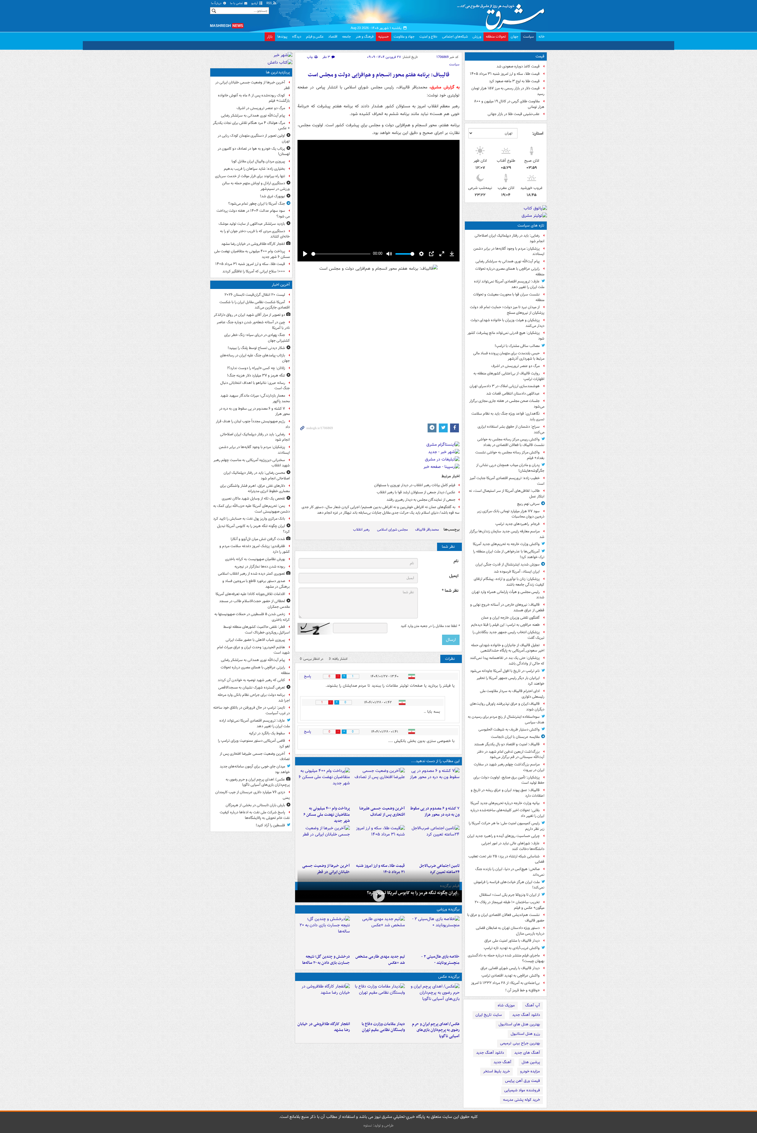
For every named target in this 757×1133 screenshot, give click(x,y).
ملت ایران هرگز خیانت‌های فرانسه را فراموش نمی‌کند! (509, 884)
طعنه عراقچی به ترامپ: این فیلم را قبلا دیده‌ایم (505, 625)
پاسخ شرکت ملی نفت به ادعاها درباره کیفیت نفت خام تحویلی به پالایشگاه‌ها (255, 815)
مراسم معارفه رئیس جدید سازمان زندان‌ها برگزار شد (506, 534)
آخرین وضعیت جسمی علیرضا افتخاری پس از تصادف (382, 811)
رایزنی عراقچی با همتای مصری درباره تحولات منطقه (509, 271)
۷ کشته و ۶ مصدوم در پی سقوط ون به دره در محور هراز (435, 811)
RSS (269, 3)
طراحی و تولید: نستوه (378, 1125)
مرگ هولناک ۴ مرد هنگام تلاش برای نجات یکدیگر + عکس (251, 125)
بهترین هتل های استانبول (519, 1024)
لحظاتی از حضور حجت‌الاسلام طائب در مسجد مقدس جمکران (254, 604)
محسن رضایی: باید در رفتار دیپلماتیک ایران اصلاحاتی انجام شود (257, 475)
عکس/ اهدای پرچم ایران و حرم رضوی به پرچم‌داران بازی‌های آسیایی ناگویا (436, 1030)
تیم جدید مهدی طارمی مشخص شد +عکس (380, 959)
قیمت (540, 56)
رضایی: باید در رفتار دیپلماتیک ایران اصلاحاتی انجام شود (509, 238)
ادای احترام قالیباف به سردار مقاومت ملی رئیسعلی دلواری (512, 693)
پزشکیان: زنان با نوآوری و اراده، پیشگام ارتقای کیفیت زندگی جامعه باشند (509, 581)
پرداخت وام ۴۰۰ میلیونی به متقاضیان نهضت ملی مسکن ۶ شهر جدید (326, 814)
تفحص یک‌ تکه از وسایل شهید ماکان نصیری (253, 498)
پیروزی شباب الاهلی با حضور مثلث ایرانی (255, 640)
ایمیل (453, 576)
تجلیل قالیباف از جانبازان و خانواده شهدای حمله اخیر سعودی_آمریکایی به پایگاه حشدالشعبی (507, 648)
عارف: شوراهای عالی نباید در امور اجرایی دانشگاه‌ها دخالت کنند (512, 846)
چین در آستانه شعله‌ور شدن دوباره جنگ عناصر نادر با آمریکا (253, 325)
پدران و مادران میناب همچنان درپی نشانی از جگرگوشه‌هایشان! (510, 467)
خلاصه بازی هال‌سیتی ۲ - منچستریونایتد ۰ (440, 959)
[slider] (341, 254)
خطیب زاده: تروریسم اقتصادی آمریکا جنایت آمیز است (507, 481)
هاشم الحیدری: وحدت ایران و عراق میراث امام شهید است (253, 650)
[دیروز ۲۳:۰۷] (433, 785)
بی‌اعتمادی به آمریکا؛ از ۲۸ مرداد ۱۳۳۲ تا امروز (505, 983)
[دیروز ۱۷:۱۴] (433, 933)
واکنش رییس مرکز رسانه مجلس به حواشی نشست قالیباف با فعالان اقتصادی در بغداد (510, 442)
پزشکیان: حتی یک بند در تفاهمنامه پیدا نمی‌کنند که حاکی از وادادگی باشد (507, 660)
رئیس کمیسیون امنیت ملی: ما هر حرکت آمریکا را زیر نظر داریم (506, 826)
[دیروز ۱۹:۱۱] (433, 1001)
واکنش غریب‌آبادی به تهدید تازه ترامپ (512, 948)
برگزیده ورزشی (448, 909)
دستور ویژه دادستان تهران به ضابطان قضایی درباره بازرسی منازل (510, 930)
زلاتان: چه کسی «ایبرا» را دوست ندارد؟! (256, 368)
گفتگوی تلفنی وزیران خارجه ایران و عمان (510, 617)
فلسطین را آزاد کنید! (270, 825)
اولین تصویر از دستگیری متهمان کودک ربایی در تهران (254, 138)
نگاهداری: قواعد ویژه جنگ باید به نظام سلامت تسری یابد (507, 416)
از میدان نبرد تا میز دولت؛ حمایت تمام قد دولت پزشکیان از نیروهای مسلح (507, 310)
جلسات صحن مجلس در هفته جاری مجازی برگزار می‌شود (506, 403)
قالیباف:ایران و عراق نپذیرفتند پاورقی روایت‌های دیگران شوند (507, 706)
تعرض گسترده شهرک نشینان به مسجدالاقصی (251, 687)
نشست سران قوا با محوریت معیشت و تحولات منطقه (508, 297)
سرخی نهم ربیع (528, 504)
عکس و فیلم (314, 36)
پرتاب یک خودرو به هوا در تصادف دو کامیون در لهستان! (254, 151)
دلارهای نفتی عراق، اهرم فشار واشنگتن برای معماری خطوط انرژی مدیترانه (255, 488)
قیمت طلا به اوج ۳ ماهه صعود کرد (514, 81)
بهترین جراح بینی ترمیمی (520, 1043)
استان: (537, 133)
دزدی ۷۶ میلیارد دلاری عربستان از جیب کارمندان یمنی (252, 795)
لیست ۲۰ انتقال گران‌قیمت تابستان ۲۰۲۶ (254, 295)
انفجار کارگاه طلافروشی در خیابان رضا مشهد (323, 1027)
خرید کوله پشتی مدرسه (521, 1100)
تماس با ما (237, 3)
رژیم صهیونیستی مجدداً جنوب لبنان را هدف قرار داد (253, 424)
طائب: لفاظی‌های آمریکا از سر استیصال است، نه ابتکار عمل (506, 493)
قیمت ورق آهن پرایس (522, 1081)
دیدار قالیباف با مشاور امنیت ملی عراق (512, 940)
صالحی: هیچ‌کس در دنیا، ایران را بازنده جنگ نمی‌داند (509, 871)
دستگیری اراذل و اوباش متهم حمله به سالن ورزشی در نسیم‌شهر (256, 186)
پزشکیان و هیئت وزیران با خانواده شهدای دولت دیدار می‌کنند (507, 323)
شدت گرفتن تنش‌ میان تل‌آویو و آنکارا (258, 539)
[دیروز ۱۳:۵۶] (378, 843)
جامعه (346, 36)
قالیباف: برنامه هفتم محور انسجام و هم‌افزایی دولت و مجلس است (378, 75)
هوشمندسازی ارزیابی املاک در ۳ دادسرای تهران (505, 386)
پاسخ (307, 676)
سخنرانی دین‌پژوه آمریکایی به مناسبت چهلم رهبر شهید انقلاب (251, 462)
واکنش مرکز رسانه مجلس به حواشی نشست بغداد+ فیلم (509, 455)
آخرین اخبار (281, 285)
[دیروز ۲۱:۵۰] (378, 896)
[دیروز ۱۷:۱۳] (433, 843)
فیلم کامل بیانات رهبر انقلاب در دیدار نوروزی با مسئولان (414, 485)
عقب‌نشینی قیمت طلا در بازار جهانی (514, 114)
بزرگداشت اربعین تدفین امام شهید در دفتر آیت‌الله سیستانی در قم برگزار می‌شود (510, 754)
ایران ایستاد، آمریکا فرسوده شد (517, 571)
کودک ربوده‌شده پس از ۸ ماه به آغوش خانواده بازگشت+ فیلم (254, 98)
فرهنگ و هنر (364, 36)
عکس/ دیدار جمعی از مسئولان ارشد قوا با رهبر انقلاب (416, 492)
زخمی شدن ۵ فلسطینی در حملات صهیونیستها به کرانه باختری (252, 617)
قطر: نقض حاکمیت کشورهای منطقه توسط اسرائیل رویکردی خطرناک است (256, 629)
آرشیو (255, 3)
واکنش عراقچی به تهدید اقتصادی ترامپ (510, 975)
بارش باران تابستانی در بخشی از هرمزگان (255, 805)
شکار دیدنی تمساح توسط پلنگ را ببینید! (256, 348)
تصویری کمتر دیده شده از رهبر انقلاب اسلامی (251, 573)
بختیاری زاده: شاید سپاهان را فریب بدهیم (254, 169)
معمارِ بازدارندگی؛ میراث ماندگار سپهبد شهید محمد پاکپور (255, 398)
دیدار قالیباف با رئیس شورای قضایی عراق (510, 968)
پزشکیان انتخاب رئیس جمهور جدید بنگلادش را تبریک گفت (508, 635)
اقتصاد (332, 36)
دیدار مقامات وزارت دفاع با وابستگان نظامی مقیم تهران (383, 1027)
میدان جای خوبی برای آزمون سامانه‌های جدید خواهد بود (255, 769)
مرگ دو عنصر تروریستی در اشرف (515, 366)
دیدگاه (296, 36)
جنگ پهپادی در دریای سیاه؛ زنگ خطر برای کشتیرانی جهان (257, 337)
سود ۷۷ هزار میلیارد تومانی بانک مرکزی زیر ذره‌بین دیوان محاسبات (510, 514)
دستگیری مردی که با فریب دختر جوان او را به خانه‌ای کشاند (255, 234)
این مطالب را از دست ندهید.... (435, 761)
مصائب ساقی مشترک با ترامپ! (517, 346)
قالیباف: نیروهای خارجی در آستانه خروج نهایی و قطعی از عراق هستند (507, 607)
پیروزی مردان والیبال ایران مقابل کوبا (258, 161)
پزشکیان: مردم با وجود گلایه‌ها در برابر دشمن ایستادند (508, 251)
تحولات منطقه (496, 36)
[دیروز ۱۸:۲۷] (323, 785)
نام (456, 561)
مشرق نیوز (502, 15)
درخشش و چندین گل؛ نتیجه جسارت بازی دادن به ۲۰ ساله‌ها (326, 959)
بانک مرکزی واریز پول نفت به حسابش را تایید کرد (249, 518)
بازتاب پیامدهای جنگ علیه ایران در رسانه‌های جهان (255, 358)
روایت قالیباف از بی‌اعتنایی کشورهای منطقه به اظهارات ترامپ (508, 376)
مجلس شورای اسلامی (392, 529)
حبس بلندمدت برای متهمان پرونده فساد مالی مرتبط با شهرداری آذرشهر (508, 356)
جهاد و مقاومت (404, 36)
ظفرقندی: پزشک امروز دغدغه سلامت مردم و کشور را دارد (254, 549)
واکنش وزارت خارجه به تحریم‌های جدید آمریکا (506, 544)
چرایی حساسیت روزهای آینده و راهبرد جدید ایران (503, 836)
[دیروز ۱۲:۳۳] (323, 843)
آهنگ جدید (502, 1062)
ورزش (477, 36)
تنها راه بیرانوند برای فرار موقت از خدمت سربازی (250, 176)
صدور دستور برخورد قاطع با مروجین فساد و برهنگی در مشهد (256, 583)
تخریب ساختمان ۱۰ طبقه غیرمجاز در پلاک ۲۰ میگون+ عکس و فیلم (509, 905)
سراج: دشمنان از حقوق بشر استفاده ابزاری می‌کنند (511, 429)
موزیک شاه (506, 1005)
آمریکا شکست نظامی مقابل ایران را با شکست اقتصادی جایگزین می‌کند (254, 305)
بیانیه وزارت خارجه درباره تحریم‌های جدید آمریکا (505, 803)
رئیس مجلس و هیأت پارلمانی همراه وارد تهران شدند (508, 594)
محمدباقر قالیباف (427, 529)
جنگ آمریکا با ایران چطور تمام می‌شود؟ (256, 203)
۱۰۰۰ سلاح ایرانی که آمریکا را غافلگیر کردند (253, 271)
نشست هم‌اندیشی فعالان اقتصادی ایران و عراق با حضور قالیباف (505, 917)
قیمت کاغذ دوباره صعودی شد (518, 66)
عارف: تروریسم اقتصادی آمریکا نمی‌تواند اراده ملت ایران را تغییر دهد (509, 284)
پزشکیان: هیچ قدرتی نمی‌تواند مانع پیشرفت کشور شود (506, 335)
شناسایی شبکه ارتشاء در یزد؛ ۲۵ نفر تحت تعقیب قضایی (506, 859)
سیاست (528, 36)
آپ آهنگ (532, 1005)
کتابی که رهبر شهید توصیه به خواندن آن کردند (251, 680)
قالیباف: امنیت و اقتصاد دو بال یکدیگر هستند (507, 744)
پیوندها (282, 36)
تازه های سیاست (530, 225)
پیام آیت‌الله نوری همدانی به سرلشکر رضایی (507, 261)
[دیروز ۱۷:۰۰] (378, 1001)
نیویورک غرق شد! (272, 196)
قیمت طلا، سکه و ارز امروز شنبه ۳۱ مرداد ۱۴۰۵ (505, 74)
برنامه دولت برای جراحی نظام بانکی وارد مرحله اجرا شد (254, 697)
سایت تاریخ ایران (488, 1015)
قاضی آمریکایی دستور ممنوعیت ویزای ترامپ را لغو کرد (254, 743)
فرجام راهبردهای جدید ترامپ (517, 524)
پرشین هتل (531, 1062)
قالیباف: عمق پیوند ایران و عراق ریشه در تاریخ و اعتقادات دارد (507, 793)
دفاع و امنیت (428, 36)
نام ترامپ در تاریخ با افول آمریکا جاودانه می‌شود (505, 671)
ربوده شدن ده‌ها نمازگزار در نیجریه (259, 566)
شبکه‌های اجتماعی (455, 36)
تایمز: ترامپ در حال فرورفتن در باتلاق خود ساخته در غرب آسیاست (251, 710)
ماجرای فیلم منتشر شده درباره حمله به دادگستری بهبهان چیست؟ (506, 958)
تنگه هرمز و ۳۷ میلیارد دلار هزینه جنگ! (256, 375)
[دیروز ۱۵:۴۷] (378, 933)
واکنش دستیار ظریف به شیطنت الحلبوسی (509, 729)
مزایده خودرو (530, 1071)
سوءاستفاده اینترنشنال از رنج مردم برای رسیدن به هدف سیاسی (506, 719)
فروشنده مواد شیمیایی (522, 1090)
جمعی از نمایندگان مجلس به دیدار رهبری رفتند (420, 499)
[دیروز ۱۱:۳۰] (323, 933)
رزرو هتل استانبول (525, 1034)
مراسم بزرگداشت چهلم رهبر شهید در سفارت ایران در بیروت (509, 767)
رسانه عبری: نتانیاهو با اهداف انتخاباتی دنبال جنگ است (255, 385)
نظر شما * (450, 591)
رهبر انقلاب (361, 529)
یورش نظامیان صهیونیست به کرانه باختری (255, 559)
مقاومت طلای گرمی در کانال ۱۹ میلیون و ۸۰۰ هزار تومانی (509, 104)
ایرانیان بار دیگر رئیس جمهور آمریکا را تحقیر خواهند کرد (510, 680)
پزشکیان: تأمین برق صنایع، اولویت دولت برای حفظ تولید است (508, 780)
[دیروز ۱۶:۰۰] (323, 1001)
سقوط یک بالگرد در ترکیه (267, 733)
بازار (270, 36)
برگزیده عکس (449, 977)
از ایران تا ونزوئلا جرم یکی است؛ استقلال (509, 895)
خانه (541, 36)
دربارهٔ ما (216, 3)
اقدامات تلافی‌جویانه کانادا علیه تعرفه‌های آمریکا (250, 594)
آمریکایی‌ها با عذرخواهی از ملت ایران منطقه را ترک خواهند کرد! (508, 554)
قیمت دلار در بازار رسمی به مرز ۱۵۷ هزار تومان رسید (507, 91)
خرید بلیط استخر (496, 1071)
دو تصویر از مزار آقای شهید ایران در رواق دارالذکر (249, 315)
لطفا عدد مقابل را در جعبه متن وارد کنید (430, 626)
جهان (514, 36)
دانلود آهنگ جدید (526, 1015)
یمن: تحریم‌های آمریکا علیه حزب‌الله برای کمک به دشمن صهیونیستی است (251, 508)
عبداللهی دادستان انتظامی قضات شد (513, 393)
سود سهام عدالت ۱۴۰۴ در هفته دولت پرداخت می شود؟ (253, 213)
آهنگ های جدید (527, 1053)
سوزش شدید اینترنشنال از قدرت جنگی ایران (507, 564)
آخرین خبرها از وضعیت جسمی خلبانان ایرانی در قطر (252, 85)
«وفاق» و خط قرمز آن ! (522, 990)
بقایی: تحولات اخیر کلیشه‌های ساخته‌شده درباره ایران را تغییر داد (507, 813)
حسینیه (383, 36)
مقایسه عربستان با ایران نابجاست (515, 737)
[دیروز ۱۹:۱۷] (378, 785)
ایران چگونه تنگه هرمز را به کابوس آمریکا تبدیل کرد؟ (412, 893)
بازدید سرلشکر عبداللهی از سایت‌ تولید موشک (252, 224)
